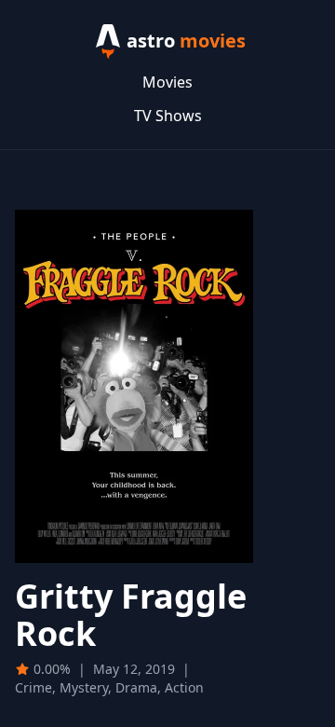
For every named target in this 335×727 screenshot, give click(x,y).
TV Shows (168, 115)
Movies (167, 82)
